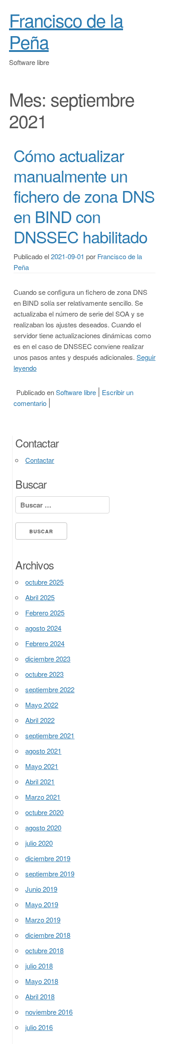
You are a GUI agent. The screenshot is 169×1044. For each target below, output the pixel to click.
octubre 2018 (44, 950)
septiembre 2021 (49, 735)
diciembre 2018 (47, 935)
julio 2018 (39, 965)
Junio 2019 (41, 889)
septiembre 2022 (49, 689)
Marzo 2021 (42, 797)
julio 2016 (39, 1027)
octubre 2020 (44, 812)
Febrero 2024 (44, 643)
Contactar (39, 460)
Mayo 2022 (41, 704)
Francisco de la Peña (66, 30)
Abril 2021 (40, 781)
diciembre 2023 (47, 658)
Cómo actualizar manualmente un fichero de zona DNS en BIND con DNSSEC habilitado (84, 196)
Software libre (76, 392)
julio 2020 (39, 843)
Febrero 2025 (44, 612)
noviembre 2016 (49, 1011)
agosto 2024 (43, 628)
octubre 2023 (44, 674)
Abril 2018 (40, 996)
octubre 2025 (44, 582)
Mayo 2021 (41, 766)
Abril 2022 (40, 720)
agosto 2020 (43, 827)
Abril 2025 (40, 597)
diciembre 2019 (47, 858)
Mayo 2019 (41, 904)
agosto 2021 (43, 750)
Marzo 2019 (42, 919)
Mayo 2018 (41, 981)
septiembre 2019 (49, 873)
